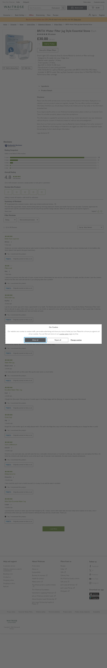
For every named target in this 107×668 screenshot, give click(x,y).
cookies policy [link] (64, 334)
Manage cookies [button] (76, 340)
